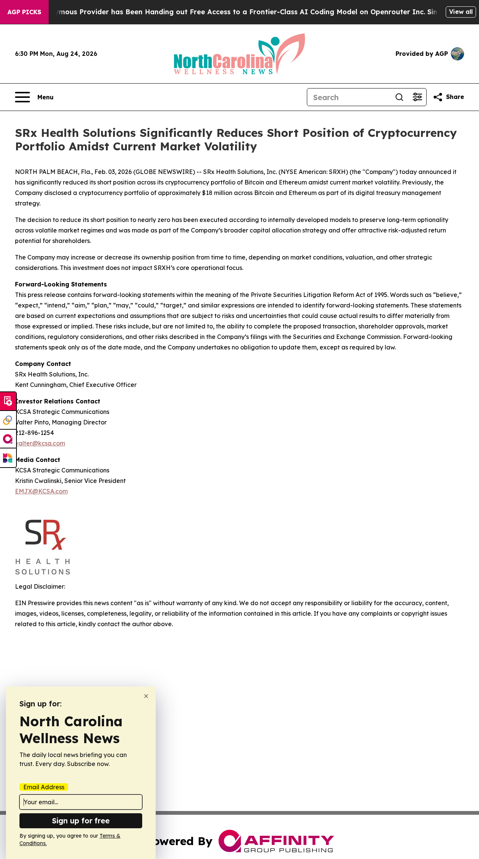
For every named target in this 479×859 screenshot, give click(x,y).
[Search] (399, 97)
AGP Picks (24, 12)
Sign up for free (81, 820)
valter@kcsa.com (40, 443)
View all (461, 11)
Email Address (43, 787)
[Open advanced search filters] (417, 97)
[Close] (146, 696)
